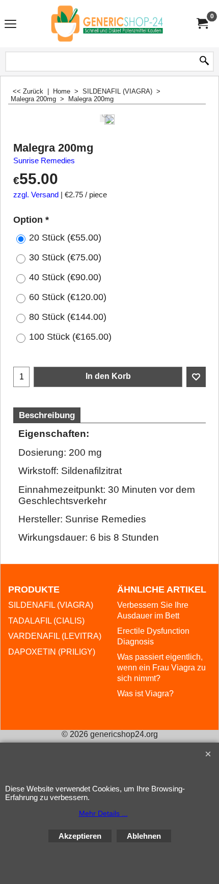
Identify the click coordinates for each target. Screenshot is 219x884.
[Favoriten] (196, 377)
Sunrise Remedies (44, 161)
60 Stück (67, 297)
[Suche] (204, 61)
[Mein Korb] (201, 23)
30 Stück (65, 257)
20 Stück (65, 237)
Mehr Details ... (103, 813)
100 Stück (70, 337)
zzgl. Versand (36, 195)
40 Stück (65, 277)
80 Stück (67, 317)
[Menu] (10, 25)
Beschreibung (47, 415)
